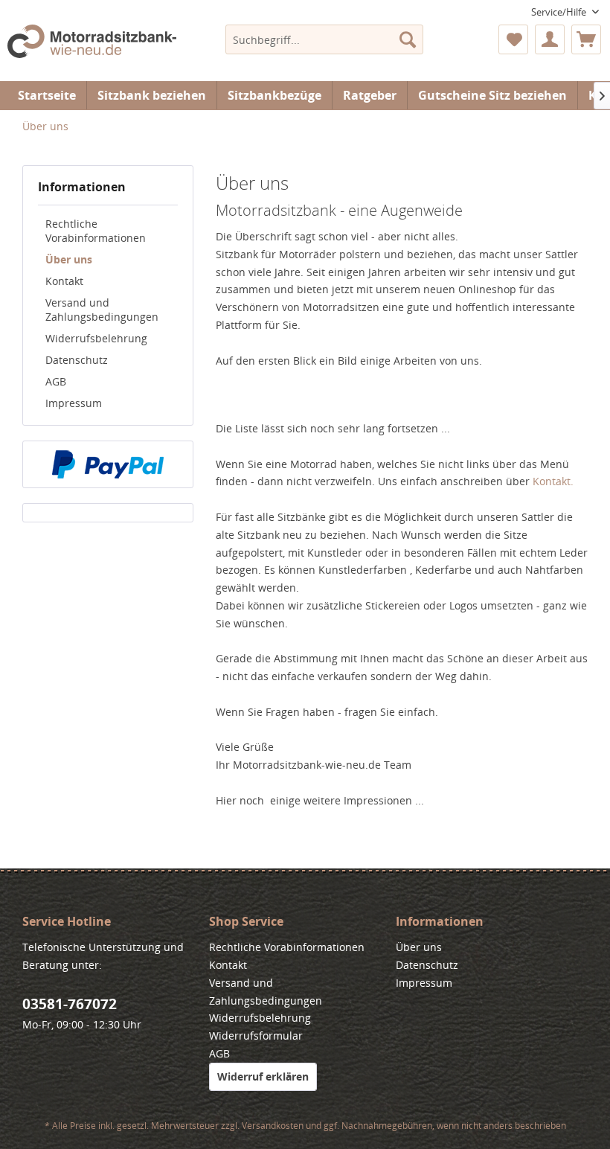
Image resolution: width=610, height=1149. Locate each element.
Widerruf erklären (263, 1076)
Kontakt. (553, 481)
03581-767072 (69, 1004)
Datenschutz (76, 360)
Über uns (68, 259)
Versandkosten (273, 1125)
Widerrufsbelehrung (96, 338)
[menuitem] (324, 39)
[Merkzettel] (513, 39)
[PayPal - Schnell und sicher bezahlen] (108, 464)
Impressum (73, 403)
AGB (55, 381)
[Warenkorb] (586, 39)
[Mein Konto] (550, 39)
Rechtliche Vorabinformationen (95, 231)
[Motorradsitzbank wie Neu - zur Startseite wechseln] (91, 49)
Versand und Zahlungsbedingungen (101, 309)
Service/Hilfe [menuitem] (559, 12)
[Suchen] (407, 39)
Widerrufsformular (256, 1035)
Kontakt (64, 281)
